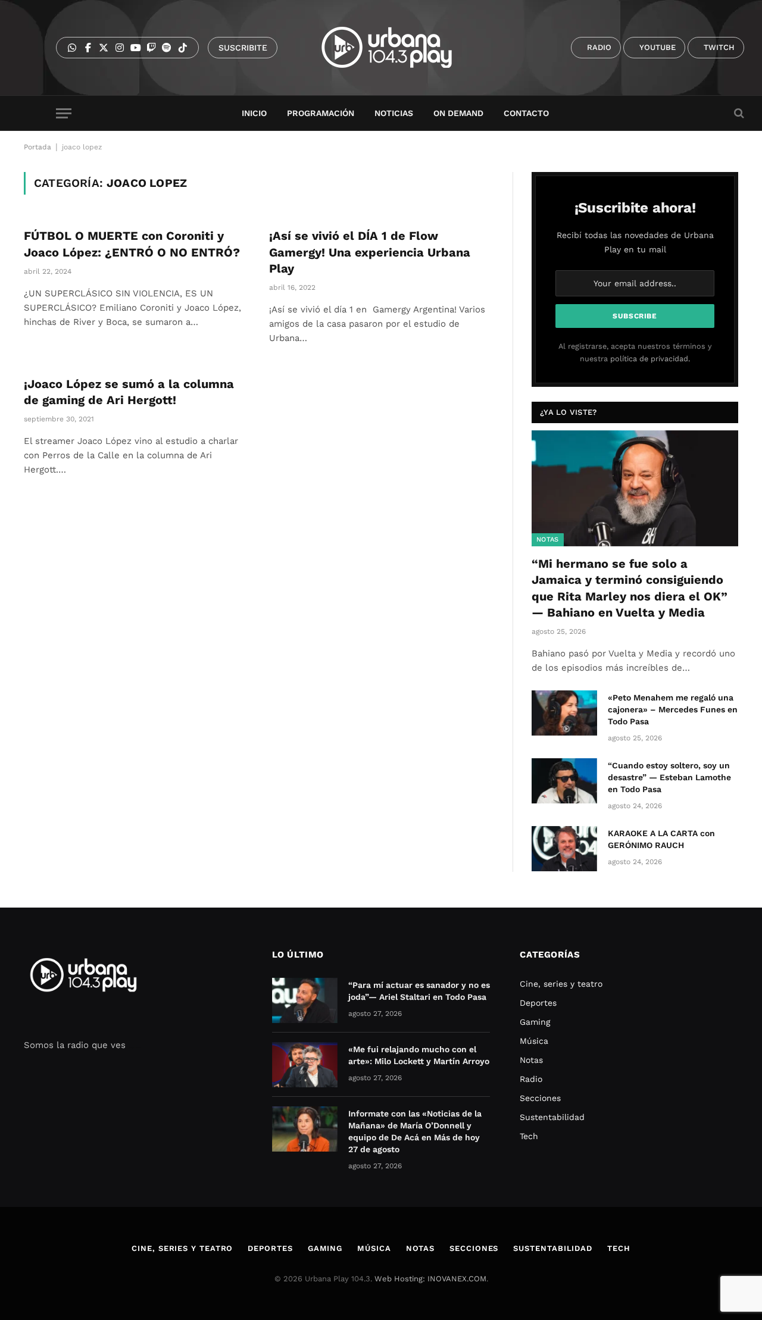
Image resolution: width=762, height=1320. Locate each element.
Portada (37, 147)
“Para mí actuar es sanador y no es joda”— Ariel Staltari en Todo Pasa (419, 991)
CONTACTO (526, 113)
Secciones (540, 1098)
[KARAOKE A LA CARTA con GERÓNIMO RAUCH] (564, 848)
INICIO (254, 113)
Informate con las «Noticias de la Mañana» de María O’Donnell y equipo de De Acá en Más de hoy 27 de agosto (415, 1131)
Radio (531, 1079)
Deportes (538, 1003)
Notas (547, 539)
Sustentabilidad (552, 1117)
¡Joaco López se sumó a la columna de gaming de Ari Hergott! (129, 392)
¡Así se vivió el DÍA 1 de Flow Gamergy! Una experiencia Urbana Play (369, 252)
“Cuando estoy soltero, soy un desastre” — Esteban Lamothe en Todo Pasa (669, 777)
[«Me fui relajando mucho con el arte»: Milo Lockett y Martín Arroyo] (305, 1064)
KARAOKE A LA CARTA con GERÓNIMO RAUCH (661, 839)
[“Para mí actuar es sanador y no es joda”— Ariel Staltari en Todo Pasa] (305, 1000)
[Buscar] (738, 113)
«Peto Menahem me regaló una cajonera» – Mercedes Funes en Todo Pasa (673, 709)
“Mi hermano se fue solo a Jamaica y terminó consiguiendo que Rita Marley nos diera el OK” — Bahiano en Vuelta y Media (629, 588)
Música (534, 1041)
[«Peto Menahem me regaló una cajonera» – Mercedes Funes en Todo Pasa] (564, 713)
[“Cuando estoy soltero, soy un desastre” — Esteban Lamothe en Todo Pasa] (564, 780)
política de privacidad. (650, 358)
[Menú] (63, 113)
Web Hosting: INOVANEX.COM (430, 1278)
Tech (529, 1136)
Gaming (535, 1022)
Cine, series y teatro (561, 984)
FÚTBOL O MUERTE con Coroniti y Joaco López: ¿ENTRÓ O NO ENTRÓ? (132, 244)
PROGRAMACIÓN (320, 113)
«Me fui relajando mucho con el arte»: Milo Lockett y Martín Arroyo (418, 1055)
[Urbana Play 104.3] (400, 47)
